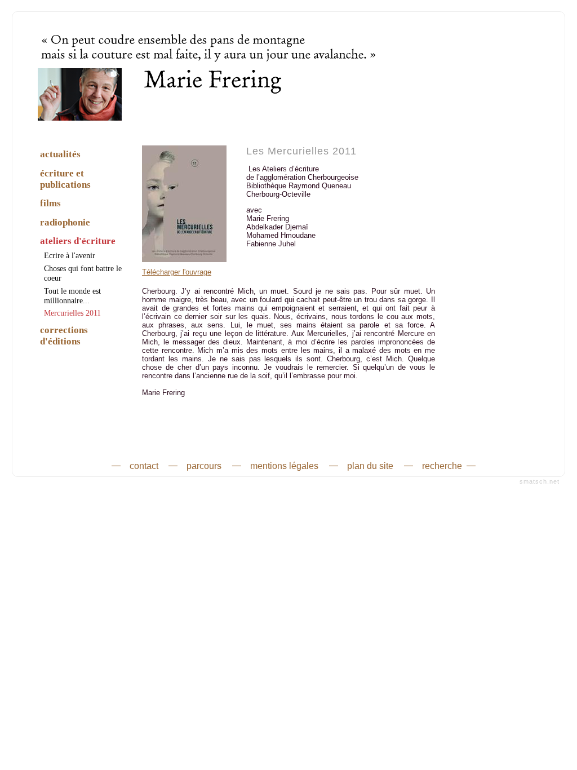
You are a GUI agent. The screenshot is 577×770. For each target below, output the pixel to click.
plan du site (370, 465)
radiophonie (65, 222)
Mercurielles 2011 (72, 312)
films (50, 203)
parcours (204, 465)
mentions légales (284, 465)
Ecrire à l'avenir (69, 255)
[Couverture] (184, 264)
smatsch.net (540, 481)
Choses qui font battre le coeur (83, 273)
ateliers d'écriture (78, 241)
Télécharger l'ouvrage (176, 272)
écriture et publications (65, 179)
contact (144, 465)
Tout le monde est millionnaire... (72, 295)
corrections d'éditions (64, 336)
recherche (442, 465)
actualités (60, 154)
